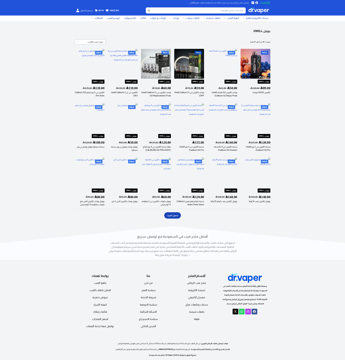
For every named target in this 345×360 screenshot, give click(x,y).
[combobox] (198, 10)
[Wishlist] (107, 10)
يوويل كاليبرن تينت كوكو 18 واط (224, 201)
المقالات (98, 18)
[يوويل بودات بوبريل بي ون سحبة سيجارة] (123, 118)
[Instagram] (252, 2)
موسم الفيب (113, 18)
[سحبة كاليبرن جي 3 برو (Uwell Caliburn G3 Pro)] (255, 118)
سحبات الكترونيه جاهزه (257, 18)
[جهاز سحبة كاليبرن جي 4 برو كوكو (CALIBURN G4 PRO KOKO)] (156, 118)
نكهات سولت (192, 18)
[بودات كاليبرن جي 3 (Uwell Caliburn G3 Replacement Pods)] (156, 64)
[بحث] (148, 10)
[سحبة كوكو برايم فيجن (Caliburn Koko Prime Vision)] (189, 172)
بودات (176, 18)
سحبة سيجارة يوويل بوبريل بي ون (90, 147)
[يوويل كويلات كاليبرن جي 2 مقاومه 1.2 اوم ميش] (156, 172)
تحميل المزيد (172, 215)
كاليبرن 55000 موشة (261, 92)
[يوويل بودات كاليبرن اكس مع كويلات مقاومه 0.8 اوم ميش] (89, 172)
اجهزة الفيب (233, 18)
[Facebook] (256, 2)
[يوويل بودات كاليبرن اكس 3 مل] (123, 172)
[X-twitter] (235, 311)
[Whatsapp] (242, 311)
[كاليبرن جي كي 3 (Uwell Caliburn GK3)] (123, 64)
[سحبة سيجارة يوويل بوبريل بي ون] (89, 118)
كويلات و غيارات (158, 18)
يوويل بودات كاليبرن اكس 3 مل (125, 201)
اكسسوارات (130, 18)
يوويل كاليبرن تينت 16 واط (259, 201)
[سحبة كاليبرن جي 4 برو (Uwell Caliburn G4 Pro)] (189, 118)
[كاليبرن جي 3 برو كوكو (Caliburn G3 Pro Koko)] (89, 64)
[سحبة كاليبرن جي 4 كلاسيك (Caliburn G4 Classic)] (222, 118)
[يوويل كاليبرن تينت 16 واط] (255, 172)
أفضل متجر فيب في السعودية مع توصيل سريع (172, 236)
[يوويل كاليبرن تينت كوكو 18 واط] (222, 172)
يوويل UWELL (264, 82)
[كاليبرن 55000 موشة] (255, 64)
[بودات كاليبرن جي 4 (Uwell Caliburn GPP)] (189, 64)
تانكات (143, 18)
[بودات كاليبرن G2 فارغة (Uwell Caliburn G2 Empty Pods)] (222, 64)
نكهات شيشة (213, 18)
